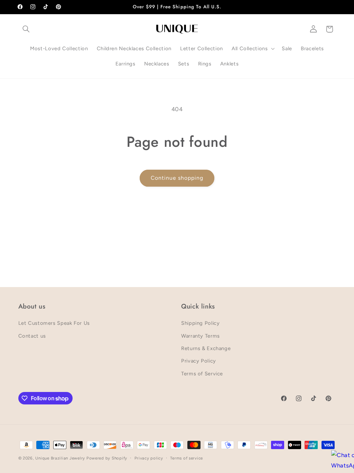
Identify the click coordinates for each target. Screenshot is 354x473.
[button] (26, 29)
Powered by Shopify (106, 458)
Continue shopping (177, 178)
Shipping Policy (200, 323)
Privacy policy (148, 458)
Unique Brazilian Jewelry (60, 458)
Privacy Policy (198, 361)
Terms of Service (202, 374)
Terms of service (186, 458)
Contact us (32, 336)
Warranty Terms (200, 336)
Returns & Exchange (206, 348)
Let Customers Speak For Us (54, 323)
